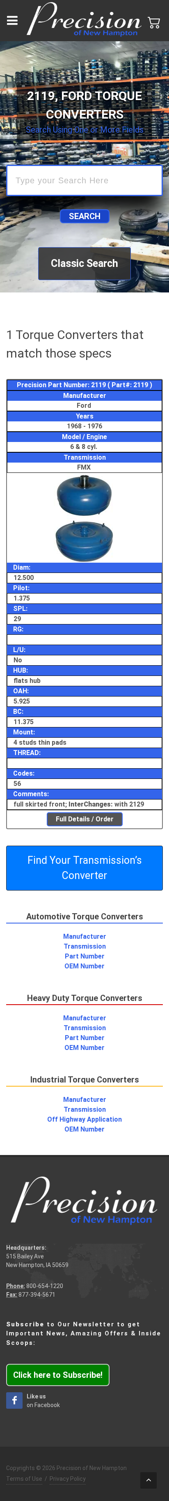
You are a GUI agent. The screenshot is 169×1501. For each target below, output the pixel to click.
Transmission (85, 946)
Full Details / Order (85, 819)
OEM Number (84, 966)
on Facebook (43, 1400)
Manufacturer (84, 936)
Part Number (85, 956)
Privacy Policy (68, 1478)
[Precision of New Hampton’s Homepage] (84, 20)
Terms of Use (24, 1478)
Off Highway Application (84, 1119)
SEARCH (84, 216)
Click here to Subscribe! (58, 1375)
